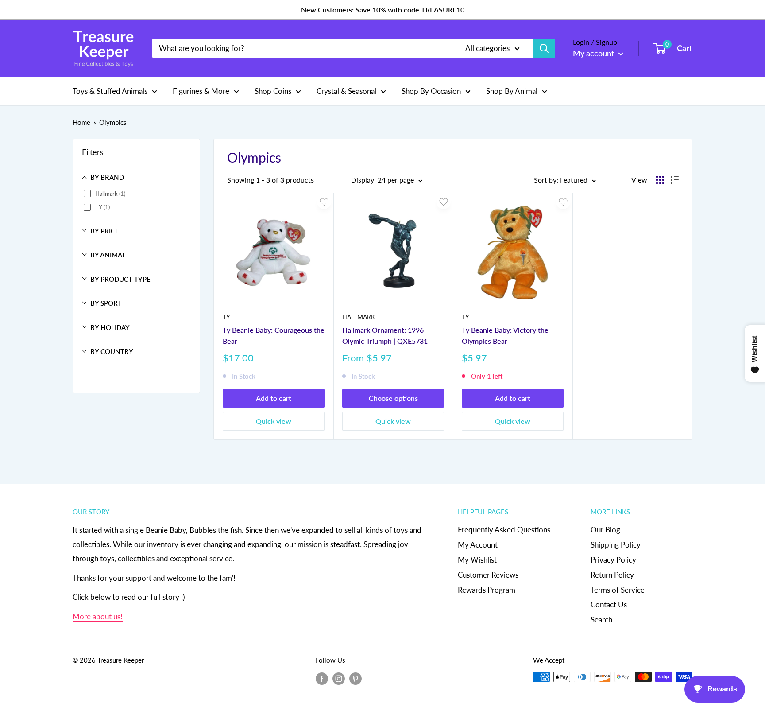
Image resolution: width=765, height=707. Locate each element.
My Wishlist (477, 559)
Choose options (393, 398)
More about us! (98, 616)
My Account (478, 544)
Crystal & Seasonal (346, 90)
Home (81, 122)
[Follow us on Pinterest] (355, 678)
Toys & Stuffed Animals (110, 90)
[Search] (544, 48)
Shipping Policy (616, 544)
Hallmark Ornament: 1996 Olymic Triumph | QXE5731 (385, 335)
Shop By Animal (511, 90)
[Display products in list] (675, 180)
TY (226, 317)
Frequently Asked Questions (504, 529)
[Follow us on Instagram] (338, 678)
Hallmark (358, 317)
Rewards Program (486, 589)
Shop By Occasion (431, 90)
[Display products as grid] (660, 180)
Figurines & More (201, 90)
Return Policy (612, 574)
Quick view (273, 421)
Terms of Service (618, 589)
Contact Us (609, 604)
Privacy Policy (613, 559)
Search (601, 619)
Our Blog (605, 529)
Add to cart (273, 398)
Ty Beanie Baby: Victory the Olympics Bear (505, 335)
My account (594, 53)
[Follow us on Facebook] (322, 678)
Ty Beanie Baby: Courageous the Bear (274, 335)
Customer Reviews (488, 574)
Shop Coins (273, 90)
